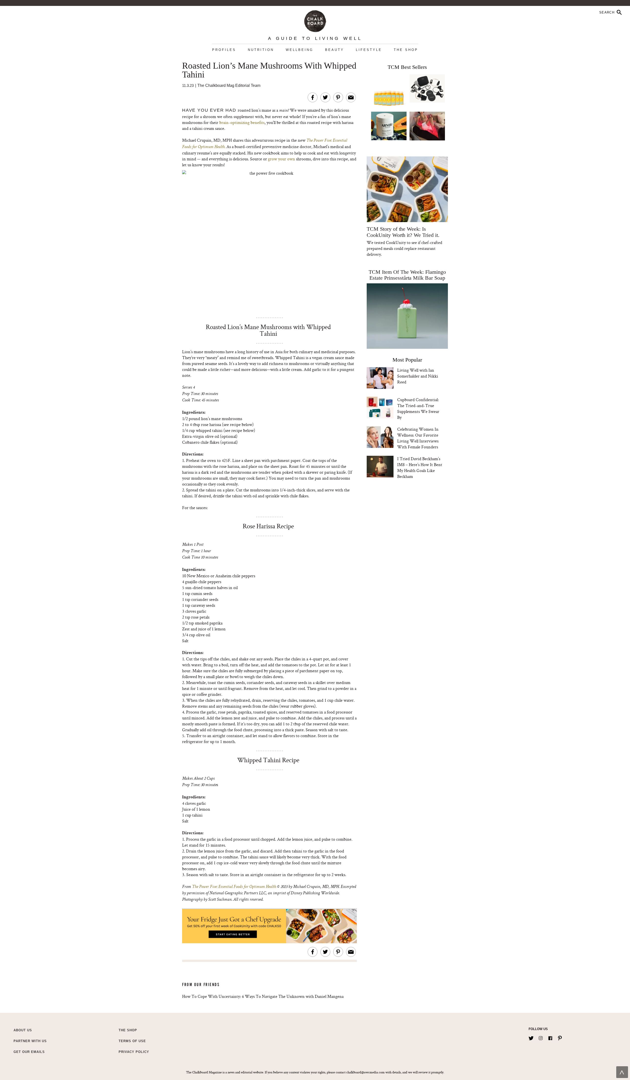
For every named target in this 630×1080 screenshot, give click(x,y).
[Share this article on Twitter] (325, 97)
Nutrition (261, 50)
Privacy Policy (134, 1052)
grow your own (281, 159)
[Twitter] (531, 1037)
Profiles (224, 50)
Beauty (334, 50)
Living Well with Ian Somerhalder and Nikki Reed (417, 376)
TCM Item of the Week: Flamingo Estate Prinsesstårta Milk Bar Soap (407, 275)
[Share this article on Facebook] (312, 97)
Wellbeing (299, 50)
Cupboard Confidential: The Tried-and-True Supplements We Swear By (418, 408)
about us (23, 1030)
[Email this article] (351, 97)
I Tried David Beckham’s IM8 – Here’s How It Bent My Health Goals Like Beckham (419, 467)
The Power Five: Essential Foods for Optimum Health (234, 887)
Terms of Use (132, 1041)
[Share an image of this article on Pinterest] (338, 97)
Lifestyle (369, 50)
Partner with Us (30, 1041)
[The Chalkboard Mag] (315, 20)
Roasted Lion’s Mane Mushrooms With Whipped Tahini (269, 70)
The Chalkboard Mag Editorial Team (228, 85)
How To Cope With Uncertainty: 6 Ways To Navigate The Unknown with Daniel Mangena (263, 996)
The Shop (406, 50)
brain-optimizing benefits (241, 122)
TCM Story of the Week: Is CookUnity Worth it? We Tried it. (403, 232)
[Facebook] (550, 1037)
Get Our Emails (29, 1052)
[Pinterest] (559, 1037)
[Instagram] (540, 1037)
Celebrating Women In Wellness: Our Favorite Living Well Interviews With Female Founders (418, 438)
